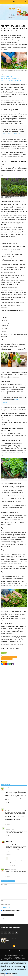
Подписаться (3, 911)
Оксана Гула (9, 841)
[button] (26, 1)
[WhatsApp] (10, 664)
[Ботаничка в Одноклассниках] (2, 932)
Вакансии (21, 950)
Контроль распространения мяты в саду (11, 80)
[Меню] (2, 2)
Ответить (8, 804)
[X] (12, 664)
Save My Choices (9, 975)
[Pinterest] (6, 664)
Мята (2, 652)
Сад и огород (3, 21)
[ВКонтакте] (2, 664)
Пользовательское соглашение (19, 953)
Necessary (3, 973)
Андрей (7, 787)
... (5, 652)
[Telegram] (8, 664)
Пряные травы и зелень (6, 658)
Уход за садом (13, 656)
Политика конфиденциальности (11, 955)
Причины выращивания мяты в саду (10, 78)
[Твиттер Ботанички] (13, 932)
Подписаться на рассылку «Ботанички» (10, 918)
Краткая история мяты (6, 76)
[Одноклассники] (4, 664)
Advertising (14, 973)
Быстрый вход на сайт (6, 907)
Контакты (21, 955)
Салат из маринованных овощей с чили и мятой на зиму (14, 401)
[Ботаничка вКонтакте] (5, 932)
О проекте (6, 950)
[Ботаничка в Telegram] (9, 932)
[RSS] (16, 932)
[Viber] (13, 664)
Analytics (9, 973)
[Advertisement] (14, 724)
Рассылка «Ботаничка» (13, 950)
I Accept (2, 975)
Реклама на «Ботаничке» (7, 953)
